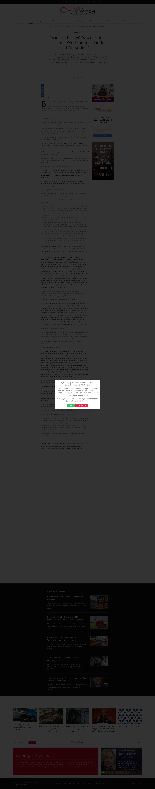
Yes (71, 405)
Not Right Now (82, 405)
